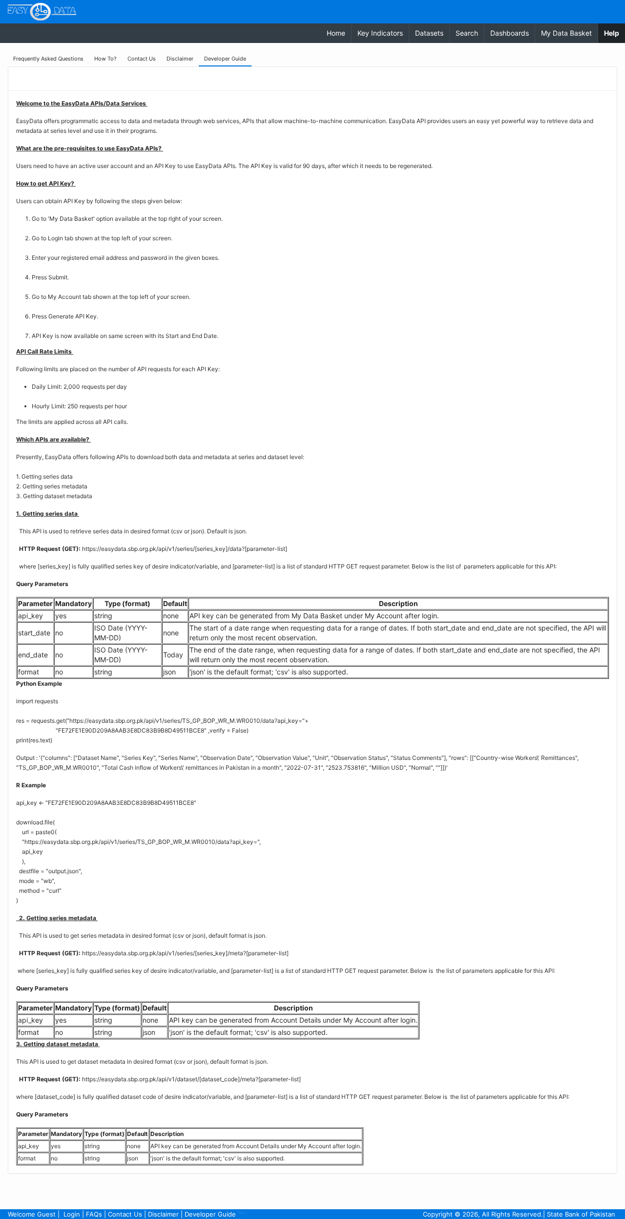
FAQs (94, 1214)
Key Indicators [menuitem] (380, 33)
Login (71, 1214)
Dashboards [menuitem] (509, 33)
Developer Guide (216, 1214)
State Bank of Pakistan (581, 1214)
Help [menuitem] (614, 32)
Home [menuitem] (336, 33)
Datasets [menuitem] (429, 33)
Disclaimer (163, 1214)
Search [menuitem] (467, 33)
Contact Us (125, 1214)
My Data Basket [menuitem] (566, 33)
